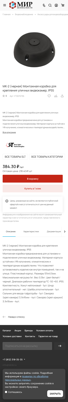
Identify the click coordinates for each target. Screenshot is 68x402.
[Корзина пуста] (63, 5)
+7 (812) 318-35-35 (13, 359)
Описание (11, 231)
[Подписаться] (59, 346)
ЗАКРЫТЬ (55, 393)
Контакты (30, 336)
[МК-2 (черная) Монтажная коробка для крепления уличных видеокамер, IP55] (34, 49)
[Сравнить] (56, 96)
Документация (54, 231)
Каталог (7, 330)
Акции (18, 330)
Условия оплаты (44, 330)
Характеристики (31, 231)
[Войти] (56, 5)
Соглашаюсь (15, 392)
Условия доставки (12, 336)
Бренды (29, 330)
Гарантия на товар (48, 336)
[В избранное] (49, 96)
